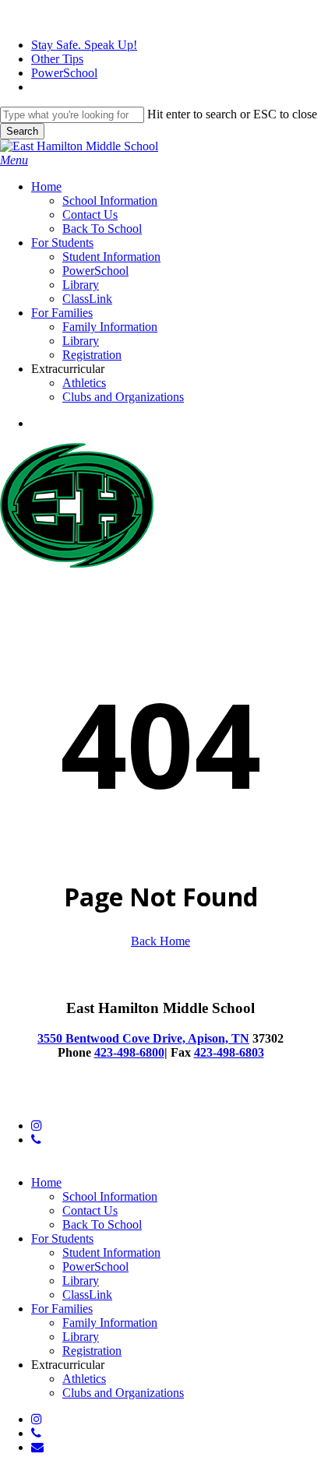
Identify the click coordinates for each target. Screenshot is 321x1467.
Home (46, 1182)
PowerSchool (95, 1266)
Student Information (111, 1252)
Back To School (102, 1224)
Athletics (84, 1378)
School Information (109, 1196)
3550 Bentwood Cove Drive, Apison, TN (143, 1038)
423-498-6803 (229, 1052)
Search (22, 131)
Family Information (109, 1322)
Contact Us (90, 1210)
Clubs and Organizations (123, 1392)
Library (80, 1280)
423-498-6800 (129, 1052)
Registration (92, 1350)
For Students (62, 1238)
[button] (14, 160)
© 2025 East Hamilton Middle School (93, 1099)
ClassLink (87, 1294)
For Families (62, 1308)
